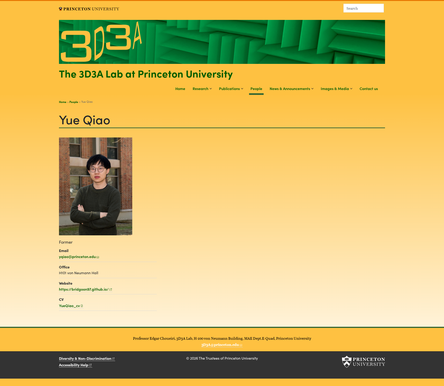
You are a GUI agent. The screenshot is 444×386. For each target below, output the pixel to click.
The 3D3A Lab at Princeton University (146, 73)
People (257, 88)
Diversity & (85, 358)
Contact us (369, 88)
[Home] (222, 44)
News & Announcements (290, 88)
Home (180, 88)
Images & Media (335, 88)
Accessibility (73, 364)
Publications (229, 88)
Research (200, 88)
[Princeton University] (89, 8)
